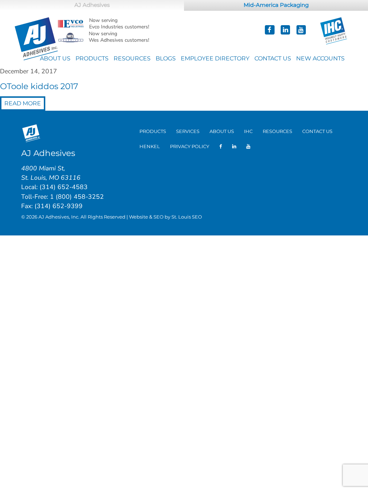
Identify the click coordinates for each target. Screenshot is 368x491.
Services (187, 131)
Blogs (166, 58)
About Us (55, 58)
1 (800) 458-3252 (77, 196)
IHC (248, 131)
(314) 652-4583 (64, 187)
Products (92, 58)
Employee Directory (215, 58)
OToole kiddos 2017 (39, 86)
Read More (22, 103)
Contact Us (272, 58)
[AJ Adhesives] (36, 38)
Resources (132, 58)
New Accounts (320, 58)
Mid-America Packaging (276, 5)
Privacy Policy (189, 146)
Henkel (149, 146)
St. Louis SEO (186, 217)
